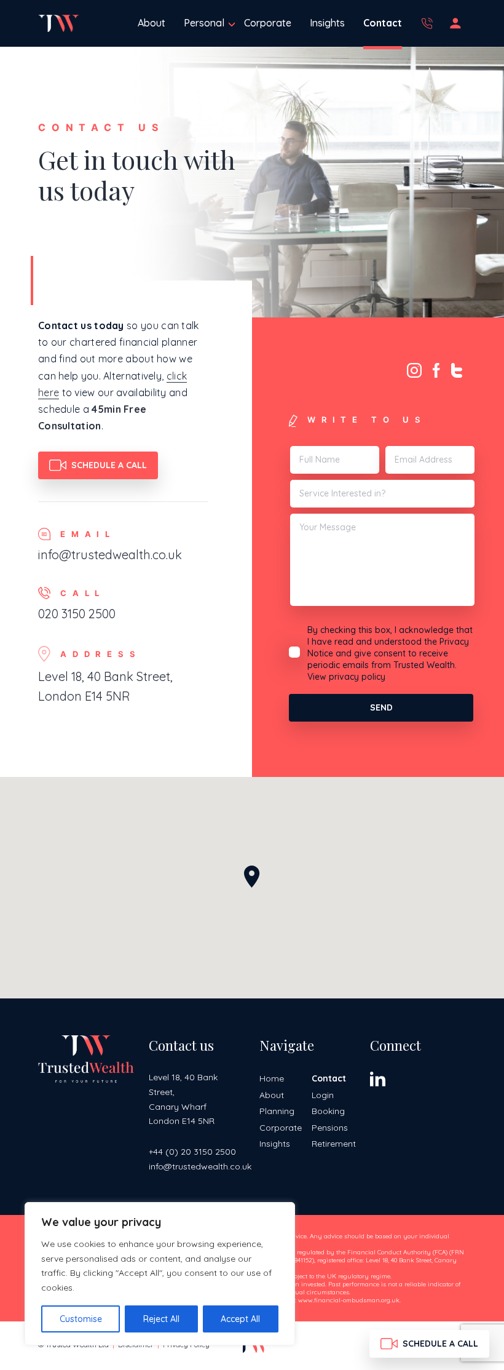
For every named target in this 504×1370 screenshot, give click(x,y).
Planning (276, 1111)
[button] (252, 877)
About (151, 23)
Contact (382, 23)
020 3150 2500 (430, 23)
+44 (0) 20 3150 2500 (192, 1151)
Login (458, 23)
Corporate (267, 23)
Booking (328, 1111)
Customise (81, 1318)
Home (271, 1078)
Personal (204, 23)
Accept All (240, 1318)
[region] (160, 1273)
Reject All (161, 1318)
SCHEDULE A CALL (109, 465)
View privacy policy (346, 676)
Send (381, 707)
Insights (327, 23)
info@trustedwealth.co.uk (110, 554)
